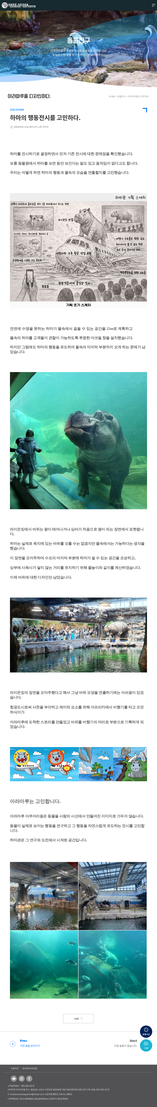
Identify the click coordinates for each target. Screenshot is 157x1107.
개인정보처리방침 (29, 1068)
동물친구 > (123, 96)
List (77, 1018)
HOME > (113, 96)
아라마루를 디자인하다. (138, 96)
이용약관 (14, 1068)
